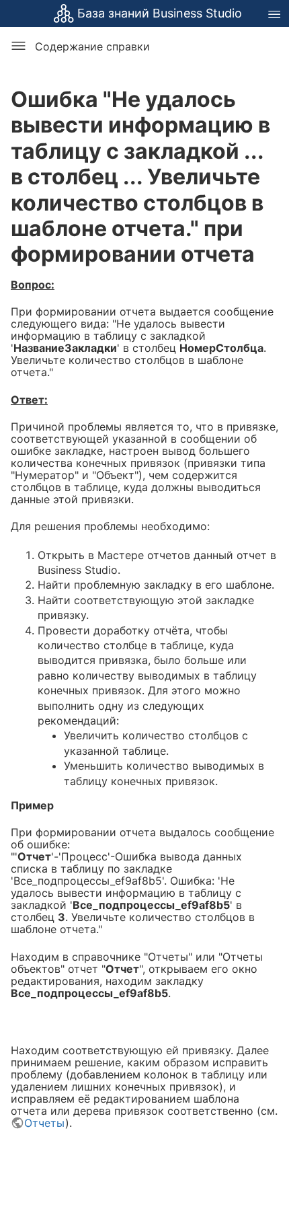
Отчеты (44, 1123)
